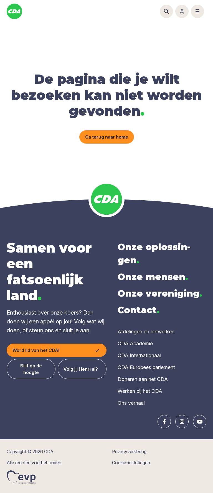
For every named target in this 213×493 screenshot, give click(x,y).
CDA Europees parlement (146, 367)
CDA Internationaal (139, 355)
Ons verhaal (131, 403)
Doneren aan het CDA (143, 379)
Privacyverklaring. (130, 451)
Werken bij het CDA (140, 391)
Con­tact (138, 310)
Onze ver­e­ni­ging (160, 293)
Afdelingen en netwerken (146, 331)
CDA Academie (135, 343)
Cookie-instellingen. (131, 462)
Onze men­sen (153, 276)
